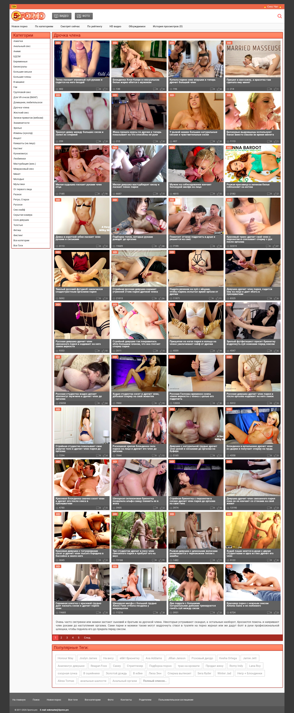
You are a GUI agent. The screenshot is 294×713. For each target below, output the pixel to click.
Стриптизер (135, 666)
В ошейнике (91, 673)
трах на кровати (189, 666)
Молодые (18, 179)
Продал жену (214, 666)
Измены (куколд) (23, 133)
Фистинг (18, 235)
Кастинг (17, 148)
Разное (17, 194)
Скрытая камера (22, 214)
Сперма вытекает (179, 673)
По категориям (44, 26)
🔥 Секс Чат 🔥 (272, 6)
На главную (19, 699)
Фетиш (17, 230)
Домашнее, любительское (27, 102)
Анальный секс (21, 46)
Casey (117, 666)
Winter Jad (224, 673)
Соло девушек (21, 220)
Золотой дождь (116, 673)
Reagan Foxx (99, 666)
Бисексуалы (20, 66)
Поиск (36, 699)
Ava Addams (154, 658)
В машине (18, 82)
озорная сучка (67, 673)
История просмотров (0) (168, 26)
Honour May (65, 658)
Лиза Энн (155, 673)
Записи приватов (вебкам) (28, 117)
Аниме (17, 51)
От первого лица (22, 189)
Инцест (17, 138)
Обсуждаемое (137, 26)
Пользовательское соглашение (175, 699)
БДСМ (16, 56)
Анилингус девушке (71, 666)
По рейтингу (94, 26)
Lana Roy (255, 666)
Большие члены (22, 76)
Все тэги (73, 699)
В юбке (138, 673)
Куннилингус (20, 153)
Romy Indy (236, 666)
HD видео (115, 26)
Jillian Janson (176, 658)
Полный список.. (155, 681)
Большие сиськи (22, 71)
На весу (108, 658)
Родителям (145, 699)
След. (87, 637)
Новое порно (20, 26)
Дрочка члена (21, 107)
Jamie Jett (250, 658)
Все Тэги (18, 245)
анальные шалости (93, 681)
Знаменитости (21, 122)
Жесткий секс (21, 112)
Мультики (19, 184)
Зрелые (17, 128)
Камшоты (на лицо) (24, 143)
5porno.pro (32, 710)
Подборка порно (160, 666)
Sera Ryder (204, 673)
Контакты (126, 699)
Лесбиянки (19, 158)
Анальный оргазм (124, 681)
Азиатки (18, 41)
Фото (110, 699)
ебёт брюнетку (130, 658)
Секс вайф (19, 209)
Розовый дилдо (202, 658)
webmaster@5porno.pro (58, 710)
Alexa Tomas (66, 681)
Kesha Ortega (228, 658)
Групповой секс (22, 92)
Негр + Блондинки (249, 673)
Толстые (18, 225)
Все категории (21, 240)
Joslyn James (88, 658)
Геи (15, 87)
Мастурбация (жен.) (24, 163)
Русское (17, 204)
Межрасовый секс (23, 168)
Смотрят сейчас (70, 26)
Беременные (20, 61)
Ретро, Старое (21, 199)
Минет (17, 174)
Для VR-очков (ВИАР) (25, 97)
